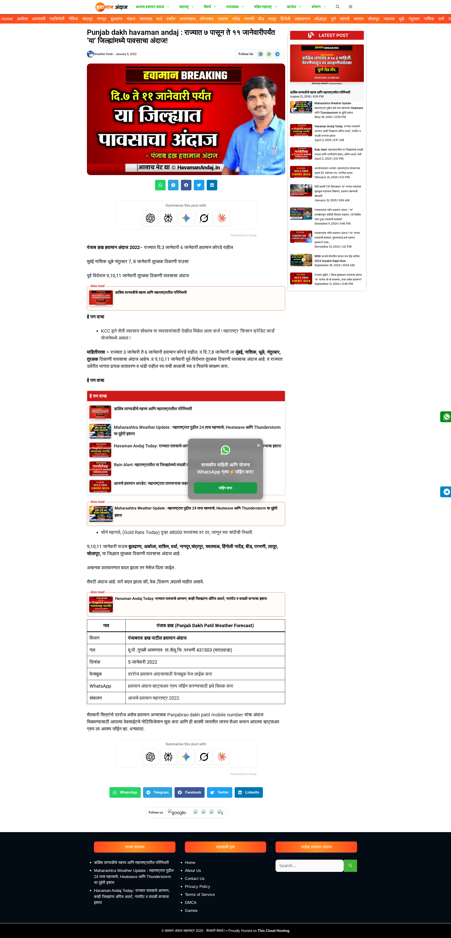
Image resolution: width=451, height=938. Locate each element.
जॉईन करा (225, 488)
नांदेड (236, 18)
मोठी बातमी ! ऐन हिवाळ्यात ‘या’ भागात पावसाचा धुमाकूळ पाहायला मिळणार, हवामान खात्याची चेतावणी (338, 191)
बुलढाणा (116, 18)
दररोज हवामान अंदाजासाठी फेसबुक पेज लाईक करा (170, 674)
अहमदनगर (302, 18)
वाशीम (170, 18)
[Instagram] (220, 812)
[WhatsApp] (196, 812)
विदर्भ (207, 7)
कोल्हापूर (321, 18)
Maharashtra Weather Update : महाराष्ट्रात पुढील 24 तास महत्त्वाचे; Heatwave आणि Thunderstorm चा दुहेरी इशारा (339, 108)
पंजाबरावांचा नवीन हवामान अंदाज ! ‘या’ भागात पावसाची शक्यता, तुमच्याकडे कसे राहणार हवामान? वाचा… (337, 237)
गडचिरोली (57, 18)
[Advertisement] (225, 898)
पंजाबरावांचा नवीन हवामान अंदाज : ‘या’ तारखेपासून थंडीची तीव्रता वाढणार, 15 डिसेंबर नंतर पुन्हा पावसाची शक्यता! (338, 214)
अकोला (22, 18)
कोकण (316, 7)
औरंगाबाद (207, 18)
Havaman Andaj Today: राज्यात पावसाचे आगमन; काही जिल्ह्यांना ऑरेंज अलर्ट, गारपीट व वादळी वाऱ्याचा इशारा (191, 598)
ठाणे (441, 18)
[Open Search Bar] (337, 7)
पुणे (333, 18)
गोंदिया (73, 18)
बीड (261, 18)
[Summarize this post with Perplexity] (168, 218)
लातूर (272, 18)
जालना (223, 18)
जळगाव (389, 18)
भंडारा (131, 18)
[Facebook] (212, 812)
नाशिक (429, 18)
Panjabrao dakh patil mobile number (205, 715)
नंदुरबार (414, 18)
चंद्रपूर (87, 18)
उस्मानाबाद (187, 18)
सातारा (359, 18)
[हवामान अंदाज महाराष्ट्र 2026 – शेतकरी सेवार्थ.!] (111, 7)
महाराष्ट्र (184, 7)
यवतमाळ (146, 18)
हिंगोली (285, 18)
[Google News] (179, 812)
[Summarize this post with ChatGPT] (150, 218)
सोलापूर (373, 18)
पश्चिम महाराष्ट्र (263, 7)
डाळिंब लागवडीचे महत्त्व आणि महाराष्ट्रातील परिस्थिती (151, 292)
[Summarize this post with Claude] (222, 218)
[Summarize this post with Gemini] (186, 218)
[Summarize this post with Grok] (204, 218)
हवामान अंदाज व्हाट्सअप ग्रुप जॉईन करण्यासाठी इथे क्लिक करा (180, 686)
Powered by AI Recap (244, 235)
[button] (350, 7)
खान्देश (291, 7)
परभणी (249, 18)
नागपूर (101, 18)
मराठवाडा (232, 7)
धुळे (401, 18)
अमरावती (38, 18)
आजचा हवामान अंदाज (150, 7)
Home (7, 18)
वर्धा (159, 18)
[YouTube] (204, 812)
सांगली (345, 18)
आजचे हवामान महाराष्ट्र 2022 (153, 698)
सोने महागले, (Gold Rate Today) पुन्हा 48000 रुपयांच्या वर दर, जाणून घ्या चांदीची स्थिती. (177, 532)
